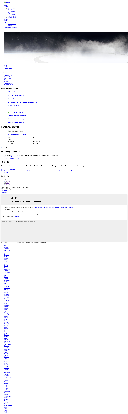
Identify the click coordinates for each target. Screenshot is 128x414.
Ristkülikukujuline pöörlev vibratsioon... (22, 102)
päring (9, 145)
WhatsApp (4, 192)
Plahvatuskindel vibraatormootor (80, 170)
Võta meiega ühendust (10, 27)
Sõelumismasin (12, 8)
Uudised (6, 19)
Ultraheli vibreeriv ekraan (17, 116)
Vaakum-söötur (12, 16)
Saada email (4, 190)
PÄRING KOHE (5, 172)
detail (12, 145)
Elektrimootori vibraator (22, 170)
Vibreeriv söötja (12, 17)
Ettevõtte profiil (12, 24)
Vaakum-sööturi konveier (17, 134)
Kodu (5, 5)
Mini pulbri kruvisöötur (35, 170)
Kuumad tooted (5, 169)
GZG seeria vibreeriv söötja (17, 122)
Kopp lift (10, 13)
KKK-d (6, 21)
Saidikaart (12, 169)
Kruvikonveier (12, 14)
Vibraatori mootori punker (8, 170)
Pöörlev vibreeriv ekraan (16, 95)
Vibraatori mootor (12, 10)
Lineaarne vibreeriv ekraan (17, 109)
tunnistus (10, 25)
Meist (5, 22)
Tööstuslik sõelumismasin (64, 170)
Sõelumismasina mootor (49, 170)
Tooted (6, 6)
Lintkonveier (11, 11)
